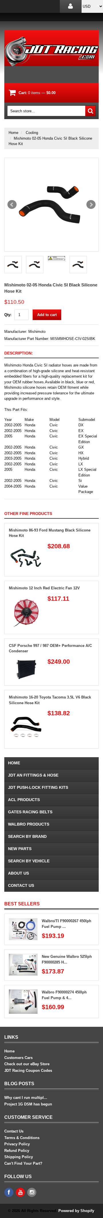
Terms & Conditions (21, 1138)
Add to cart (47, 315)
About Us (18, 873)
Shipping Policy (18, 1157)
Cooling (32, 133)
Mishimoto (36, 331)
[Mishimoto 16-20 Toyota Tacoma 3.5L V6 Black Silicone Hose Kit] (26, 712)
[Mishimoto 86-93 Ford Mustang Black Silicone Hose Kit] (26, 545)
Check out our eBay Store (26, 1064)
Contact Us (21, 885)
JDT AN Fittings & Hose (33, 775)
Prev (12, 204)
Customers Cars (18, 1058)
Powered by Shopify (76, 1211)
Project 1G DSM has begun (28, 1104)
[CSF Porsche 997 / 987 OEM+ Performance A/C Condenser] (26, 661)
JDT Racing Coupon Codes (28, 1070)
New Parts (19, 848)
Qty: (7, 315)
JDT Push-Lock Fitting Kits (38, 787)
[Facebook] (8, 1192)
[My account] (70, 6)
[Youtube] (20, 1192)
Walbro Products (28, 824)
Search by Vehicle (28, 861)
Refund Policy (16, 1150)
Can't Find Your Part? (23, 1163)
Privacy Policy (17, 1144)
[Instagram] (31, 1192)
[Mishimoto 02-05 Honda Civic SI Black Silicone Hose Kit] (51, 204)
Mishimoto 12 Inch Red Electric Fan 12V (44, 588)
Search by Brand (27, 836)
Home (13, 133)
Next (91, 204)
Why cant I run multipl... (25, 1097)
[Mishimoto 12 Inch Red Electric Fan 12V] (26, 598)
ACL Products (24, 799)
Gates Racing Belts (30, 812)
